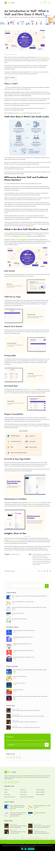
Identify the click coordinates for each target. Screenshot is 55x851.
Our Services (23, 789)
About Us (6, 789)
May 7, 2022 (8, 54)
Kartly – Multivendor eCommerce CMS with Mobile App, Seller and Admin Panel (29, 596)
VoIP (31, 72)
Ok (22, 849)
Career (5, 792)
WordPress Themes (13, 17)
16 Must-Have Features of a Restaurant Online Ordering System (26, 727)
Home (5, 17)
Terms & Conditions (40, 789)
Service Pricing (23, 792)
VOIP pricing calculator (21, 239)
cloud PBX (35, 556)
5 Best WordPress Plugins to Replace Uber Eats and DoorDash (25, 710)
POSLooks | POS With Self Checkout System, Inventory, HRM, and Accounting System (18, 814)
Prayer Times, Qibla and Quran (19, 676)
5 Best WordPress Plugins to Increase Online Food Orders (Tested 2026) (28, 716)
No (25, 849)
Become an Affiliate (40, 792)
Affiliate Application (40, 794)
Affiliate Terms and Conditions (27, 796)
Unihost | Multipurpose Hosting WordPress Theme (24, 630)
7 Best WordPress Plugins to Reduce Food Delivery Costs (24, 721)
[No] (53, 847)
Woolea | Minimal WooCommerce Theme (22, 643)
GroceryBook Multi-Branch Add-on (19, 618)
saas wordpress (39, 559)
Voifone (20, 113)
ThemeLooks (23, 236)
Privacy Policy (23, 794)
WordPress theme (31, 389)
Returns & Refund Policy (9, 796)
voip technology (45, 561)
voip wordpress (44, 562)
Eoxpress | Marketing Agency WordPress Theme (23, 657)
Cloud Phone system (41, 556)
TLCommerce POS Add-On (19, 683)
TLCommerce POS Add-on (18, 613)
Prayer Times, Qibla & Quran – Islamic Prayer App (23, 601)
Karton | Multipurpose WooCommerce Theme (23, 650)
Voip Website (38, 562)
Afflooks (15, 54)
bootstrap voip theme (45, 554)
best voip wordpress (37, 554)
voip (43, 559)
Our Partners (7, 794)
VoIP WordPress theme (41, 57)
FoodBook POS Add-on (18, 689)
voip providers (38, 561)
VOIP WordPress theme (34, 502)
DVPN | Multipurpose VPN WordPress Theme (23, 637)
